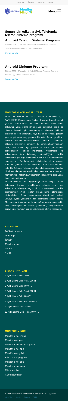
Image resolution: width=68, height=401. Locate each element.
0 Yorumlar (22, 45)
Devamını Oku (11, 53)
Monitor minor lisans (15, 336)
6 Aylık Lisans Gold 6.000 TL (18, 296)
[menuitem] (20, 2)
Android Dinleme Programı (26, 66)
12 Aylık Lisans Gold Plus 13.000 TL (22, 312)
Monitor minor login (15, 366)
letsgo (39, 48)
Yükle (50, 2)
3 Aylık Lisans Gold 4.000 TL (18, 286)
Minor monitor (12, 370)
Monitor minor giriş (14, 361)
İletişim (31, 2)
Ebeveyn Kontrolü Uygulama (16, 48)
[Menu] (54, 11)
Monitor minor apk (14, 348)
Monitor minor (12, 244)
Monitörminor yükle (15, 353)
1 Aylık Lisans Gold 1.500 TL (18, 275)
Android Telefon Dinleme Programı (32, 40)
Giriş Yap (20, 2)
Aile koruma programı (16, 357)
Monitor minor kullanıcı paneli (20, 344)
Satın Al (41, 2)
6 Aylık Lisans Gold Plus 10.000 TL (21, 301)
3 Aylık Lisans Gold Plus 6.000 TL (20, 291)
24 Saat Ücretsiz (13, 231)
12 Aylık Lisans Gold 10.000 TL (19, 306)
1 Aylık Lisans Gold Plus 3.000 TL (20, 281)
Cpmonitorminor (13, 374)
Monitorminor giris (14, 340)
